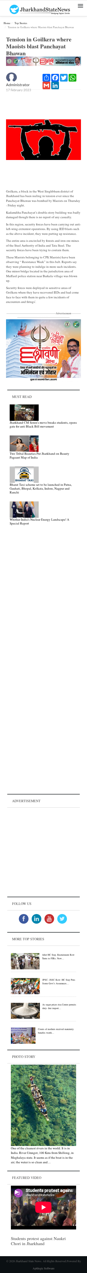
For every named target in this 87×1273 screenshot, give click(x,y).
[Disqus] (43, 597)
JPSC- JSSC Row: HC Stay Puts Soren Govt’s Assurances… (58, 981)
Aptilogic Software (43, 1268)
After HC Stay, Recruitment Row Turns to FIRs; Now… (58, 956)
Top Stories (20, 23)
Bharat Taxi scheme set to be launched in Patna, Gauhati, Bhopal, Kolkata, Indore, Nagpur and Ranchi (41, 488)
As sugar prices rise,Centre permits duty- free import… (59, 1006)
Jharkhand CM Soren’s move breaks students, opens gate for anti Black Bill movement (43, 424)
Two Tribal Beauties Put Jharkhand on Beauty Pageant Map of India (39, 455)
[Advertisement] (43, 852)
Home (7, 23)
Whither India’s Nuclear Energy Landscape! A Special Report (39, 521)
